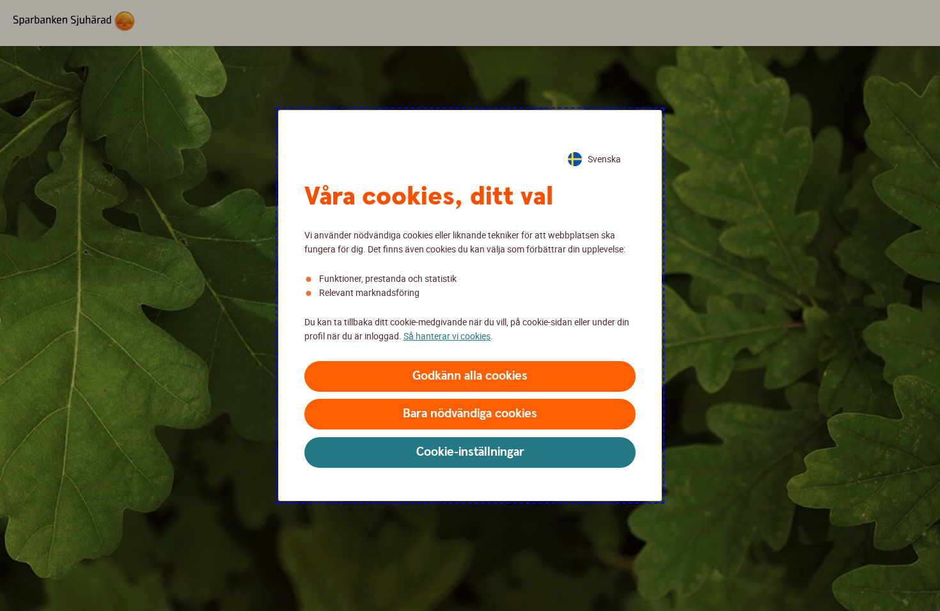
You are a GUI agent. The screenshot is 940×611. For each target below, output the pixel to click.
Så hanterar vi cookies (446, 336)
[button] (470, 376)
